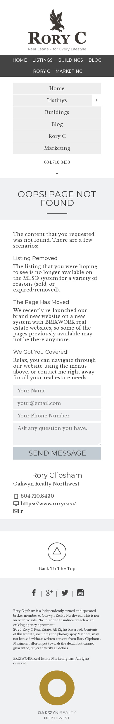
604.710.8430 (57, 162)
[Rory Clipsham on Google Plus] (49, 594)
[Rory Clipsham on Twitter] (64, 594)
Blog (95, 60)
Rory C (41, 71)
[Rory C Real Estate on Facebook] (33, 594)
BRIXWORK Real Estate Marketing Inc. (44, 659)
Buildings (70, 60)
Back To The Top (57, 568)
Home (20, 60)
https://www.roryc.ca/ (48, 503)
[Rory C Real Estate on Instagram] (80, 594)
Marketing (69, 71)
